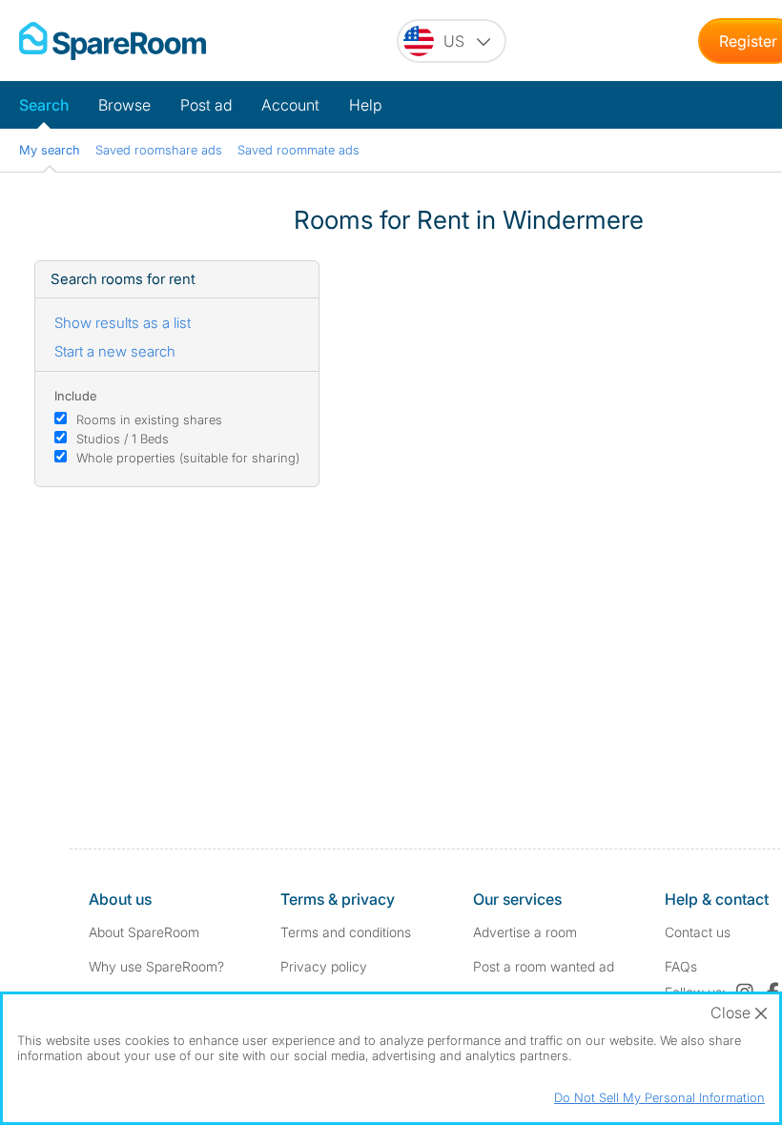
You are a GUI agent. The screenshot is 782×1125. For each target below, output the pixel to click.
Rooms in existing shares (149, 419)
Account (290, 104)
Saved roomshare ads (158, 149)
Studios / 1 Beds (122, 438)
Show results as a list (122, 323)
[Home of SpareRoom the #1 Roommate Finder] (112, 41)
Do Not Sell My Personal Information (659, 1097)
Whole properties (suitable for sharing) (187, 457)
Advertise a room (525, 932)
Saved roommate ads (298, 149)
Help (365, 104)
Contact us (698, 932)
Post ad (206, 104)
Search (44, 104)
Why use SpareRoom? (156, 966)
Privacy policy (323, 966)
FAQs (681, 966)
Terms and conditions (345, 932)
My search (49, 149)
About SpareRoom (144, 932)
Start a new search (114, 351)
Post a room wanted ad (543, 966)
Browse (124, 104)
